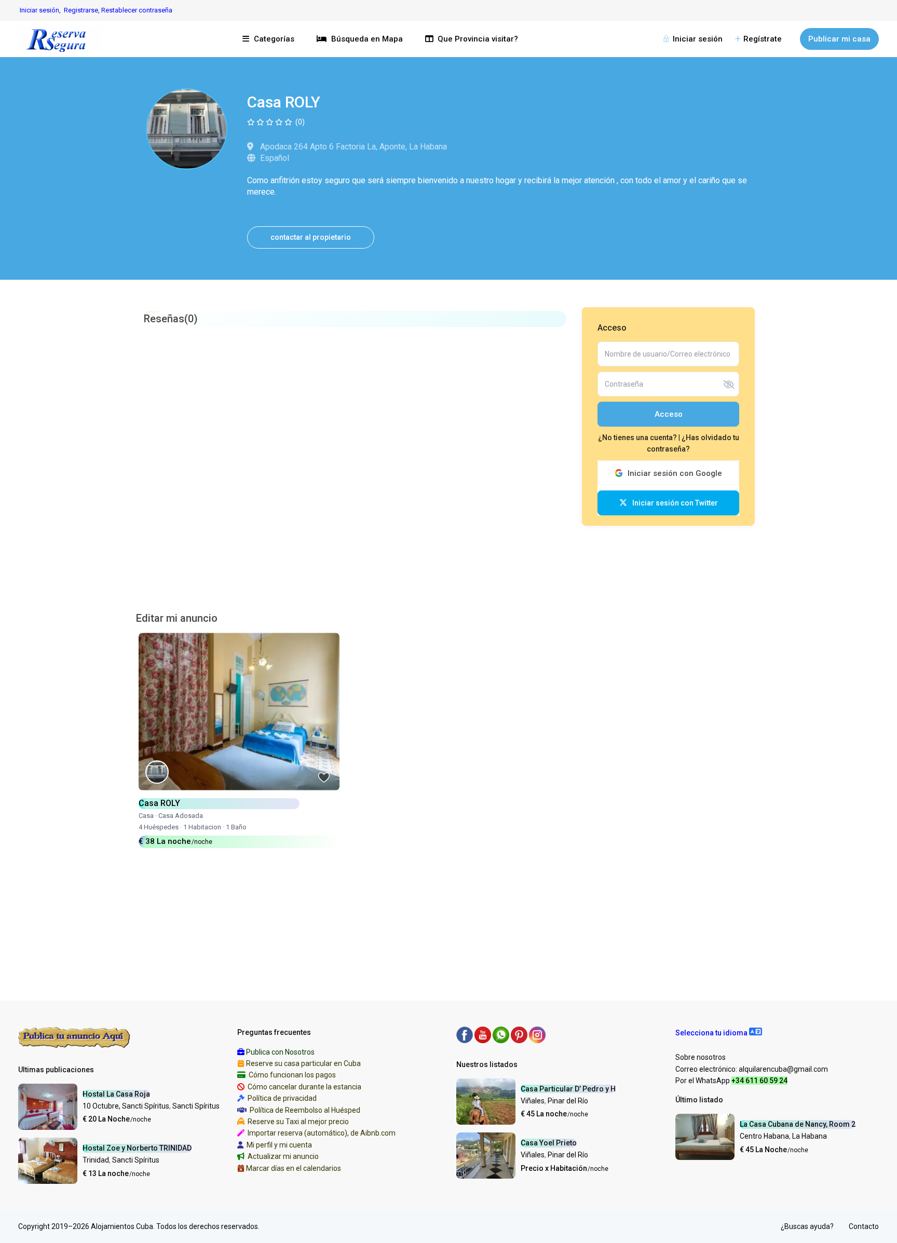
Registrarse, (82, 10)
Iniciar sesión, (40, 10)
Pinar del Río (568, 1101)
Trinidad (96, 1160)
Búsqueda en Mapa (367, 39)
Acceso (669, 414)
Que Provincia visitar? (478, 39)
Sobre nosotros (700, 1057)
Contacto (864, 1226)
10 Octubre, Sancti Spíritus (126, 1106)
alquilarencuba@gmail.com (783, 1069)
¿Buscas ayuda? (807, 1226)
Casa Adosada (180, 815)
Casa (146, 815)
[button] (718, 1033)
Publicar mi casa (839, 39)
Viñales (533, 1101)
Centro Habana (764, 1136)
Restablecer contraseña (136, 10)
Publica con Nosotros (280, 1052)
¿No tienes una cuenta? (638, 437)
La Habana (809, 1136)
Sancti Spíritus (196, 1106)
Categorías (274, 39)
